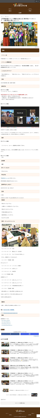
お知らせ (3, 329)
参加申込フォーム (5, 178)
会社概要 (29, 414)
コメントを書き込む (20, 403)
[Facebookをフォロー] (10, 334)
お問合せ (10, 414)
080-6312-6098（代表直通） (9, 309)
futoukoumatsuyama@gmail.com (10, 313)
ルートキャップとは (6, 320)
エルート (7, 413)
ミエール (20, 413)
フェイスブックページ (6, 323)
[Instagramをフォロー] (29, 334)
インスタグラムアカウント (7, 325)
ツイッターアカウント (6, 321)
